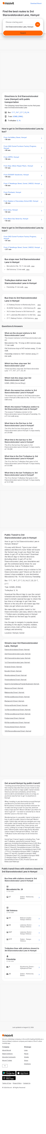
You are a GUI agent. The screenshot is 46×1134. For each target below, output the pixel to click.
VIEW (32, 266)
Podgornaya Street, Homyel (15, 718)
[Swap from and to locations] (37, 24)
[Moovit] (8, 3)
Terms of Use (6, 1083)
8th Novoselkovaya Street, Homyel (17, 722)
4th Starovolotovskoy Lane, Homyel (17, 658)
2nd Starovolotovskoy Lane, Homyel (17, 654)
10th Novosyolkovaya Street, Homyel (18, 731)
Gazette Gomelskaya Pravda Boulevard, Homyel (22, 684)
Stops (26, 1060)
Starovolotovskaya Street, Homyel (17, 649)
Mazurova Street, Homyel (14, 688)
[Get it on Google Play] (8, 1073)
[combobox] (23, 22)
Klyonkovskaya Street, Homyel (15, 675)
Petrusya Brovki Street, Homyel (16, 705)
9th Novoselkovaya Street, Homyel (17, 697)
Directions (27, 1064)
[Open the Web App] (8, 1078)
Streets (26, 1057)
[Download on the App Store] (22, 1073)
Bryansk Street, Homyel (13, 667)
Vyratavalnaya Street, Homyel (15, 680)
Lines (26, 1050)
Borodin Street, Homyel (13, 671)
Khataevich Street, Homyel (14, 701)
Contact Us (26, 1083)
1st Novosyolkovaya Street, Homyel (17, 710)
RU (5, 1065)
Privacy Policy (17, 1083)
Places (26, 1054)
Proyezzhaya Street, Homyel (15, 727)
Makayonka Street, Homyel (14, 692)
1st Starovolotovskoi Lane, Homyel (17, 662)
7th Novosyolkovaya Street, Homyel (17, 714)
